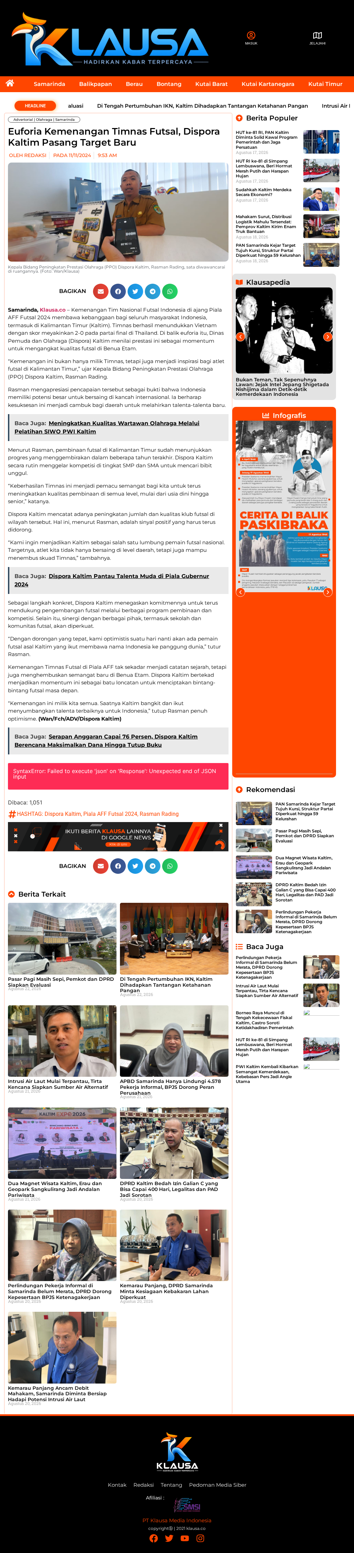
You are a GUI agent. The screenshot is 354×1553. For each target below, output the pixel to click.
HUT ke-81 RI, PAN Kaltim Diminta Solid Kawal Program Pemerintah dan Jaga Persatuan (267, 140)
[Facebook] (153, 1538)
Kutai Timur (325, 84)
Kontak (117, 1485)
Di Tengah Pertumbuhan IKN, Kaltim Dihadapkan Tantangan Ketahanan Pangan (167, 105)
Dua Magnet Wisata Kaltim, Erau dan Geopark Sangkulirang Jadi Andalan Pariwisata (55, 1189)
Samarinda (49, 84)
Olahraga (44, 119)
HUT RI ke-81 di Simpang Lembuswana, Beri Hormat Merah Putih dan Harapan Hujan (264, 168)
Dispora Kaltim (63, 814)
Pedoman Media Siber (217, 1485)
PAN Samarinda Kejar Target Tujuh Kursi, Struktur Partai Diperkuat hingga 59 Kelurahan (268, 250)
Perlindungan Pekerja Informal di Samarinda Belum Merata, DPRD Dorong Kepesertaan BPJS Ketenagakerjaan (60, 1291)
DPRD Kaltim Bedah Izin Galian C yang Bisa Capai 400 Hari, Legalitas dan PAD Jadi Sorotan (169, 1189)
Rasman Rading (159, 814)
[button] (101, 291)
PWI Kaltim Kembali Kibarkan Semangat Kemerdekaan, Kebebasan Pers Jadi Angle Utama (267, 1074)
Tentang (171, 1485)
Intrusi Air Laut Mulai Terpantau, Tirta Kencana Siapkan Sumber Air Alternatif (58, 1084)
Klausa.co (53, 309)
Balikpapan (95, 84)
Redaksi (143, 1485)
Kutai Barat (211, 84)
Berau (134, 84)
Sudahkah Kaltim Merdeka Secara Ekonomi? (263, 192)
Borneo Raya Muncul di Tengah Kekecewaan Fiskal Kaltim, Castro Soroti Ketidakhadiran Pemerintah (265, 1020)
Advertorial (23, 119)
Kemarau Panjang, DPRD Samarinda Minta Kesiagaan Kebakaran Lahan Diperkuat (166, 1291)
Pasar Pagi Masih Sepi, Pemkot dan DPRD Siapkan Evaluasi (61, 982)
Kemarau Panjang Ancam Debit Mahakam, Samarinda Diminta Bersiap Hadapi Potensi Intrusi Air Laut (57, 1394)
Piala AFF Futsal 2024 (110, 814)
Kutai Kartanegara (268, 84)
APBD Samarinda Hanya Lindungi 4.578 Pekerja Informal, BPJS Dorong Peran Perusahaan (170, 1087)
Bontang (169, 84)
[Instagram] (200, 1538)
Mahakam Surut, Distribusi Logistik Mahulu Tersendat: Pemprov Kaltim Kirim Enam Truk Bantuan (266, 224)
